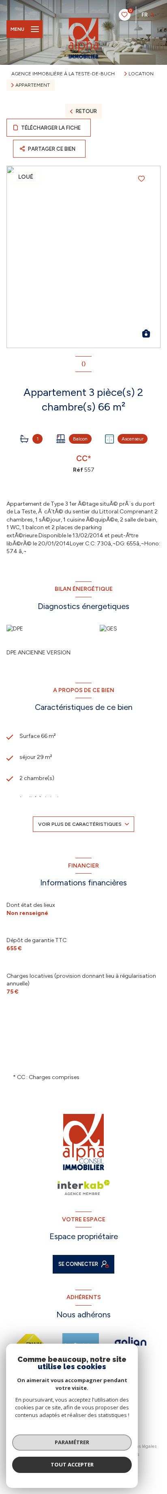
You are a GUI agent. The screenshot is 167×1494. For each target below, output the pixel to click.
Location (141, 73)
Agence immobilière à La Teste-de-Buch (63, 74)
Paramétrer (72, 1442)
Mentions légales (138, 1446)
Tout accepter (72, 1464)
